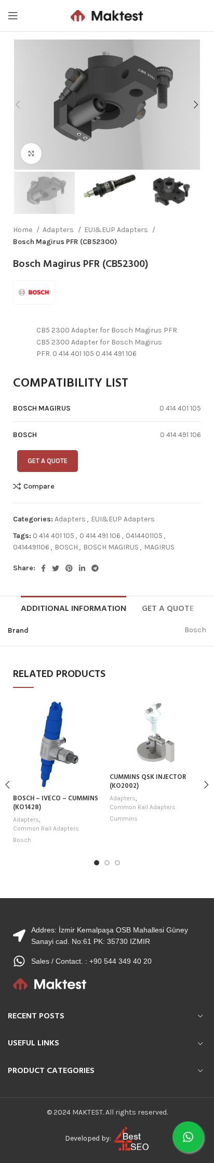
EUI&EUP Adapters (117, 229)
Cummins (124, 818)
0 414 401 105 (53, 535)
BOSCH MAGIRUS (111, 547)
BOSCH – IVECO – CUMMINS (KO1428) (55, 803)
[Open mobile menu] (13, 15)
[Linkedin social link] (82, 568)
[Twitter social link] (55, 568)
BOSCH (66, 547)
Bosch (22, 840)
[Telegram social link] (95, 568)
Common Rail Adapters (46, 828)
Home (23, 229)
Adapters (59, 229)
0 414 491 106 (100, 535)
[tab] (73, 608)
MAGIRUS (159, 547)
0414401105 (144, 535)
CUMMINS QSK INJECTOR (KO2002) (148, 782)
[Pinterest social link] (69, 568)
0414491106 (31, 547)
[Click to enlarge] (31, 153)
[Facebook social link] (43, 568)
